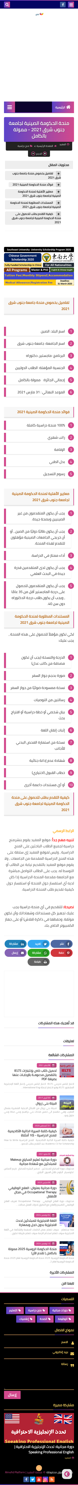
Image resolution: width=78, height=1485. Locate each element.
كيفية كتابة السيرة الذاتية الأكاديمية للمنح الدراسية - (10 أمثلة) (32, 1133)
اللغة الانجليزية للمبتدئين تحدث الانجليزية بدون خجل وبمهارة (36, 1223)
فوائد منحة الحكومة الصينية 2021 (33, 184)
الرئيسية (60, 107)
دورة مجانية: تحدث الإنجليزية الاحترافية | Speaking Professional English (44, 1449)
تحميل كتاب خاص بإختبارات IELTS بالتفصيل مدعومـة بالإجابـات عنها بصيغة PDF (34, 1075)
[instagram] (45, 1479)
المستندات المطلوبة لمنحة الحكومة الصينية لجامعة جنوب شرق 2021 (35, 204)
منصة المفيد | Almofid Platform (23, 1472)
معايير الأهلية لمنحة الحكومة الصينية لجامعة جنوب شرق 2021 (39, 193)
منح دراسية (23, 146)
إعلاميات (24, 1318)
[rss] (52, 1479)
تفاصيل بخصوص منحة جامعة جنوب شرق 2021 (36, 175)
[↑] (39, 1468)
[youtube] (39, 1479)
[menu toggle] (71, 5)
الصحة (43, 1318)
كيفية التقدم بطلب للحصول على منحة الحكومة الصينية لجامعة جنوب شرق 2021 (36, 218)
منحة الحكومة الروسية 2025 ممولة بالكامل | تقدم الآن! (32, 1251)
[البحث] (7, 5)
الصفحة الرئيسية (45, 146)
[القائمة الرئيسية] (9, 107)
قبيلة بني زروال (46, 1103)
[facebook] (63, 4)
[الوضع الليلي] (67, 1474)
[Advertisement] (39, 59)
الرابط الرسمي (63, 830)
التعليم (13, 1310)
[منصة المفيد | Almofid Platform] (39, 14)
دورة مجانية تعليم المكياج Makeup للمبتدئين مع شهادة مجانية (33, 1161)
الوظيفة (63, 1318)
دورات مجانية (60, 1310)
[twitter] (32, 1479)
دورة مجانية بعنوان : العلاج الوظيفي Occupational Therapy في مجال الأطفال (32, 1192)
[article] (39, 984)
